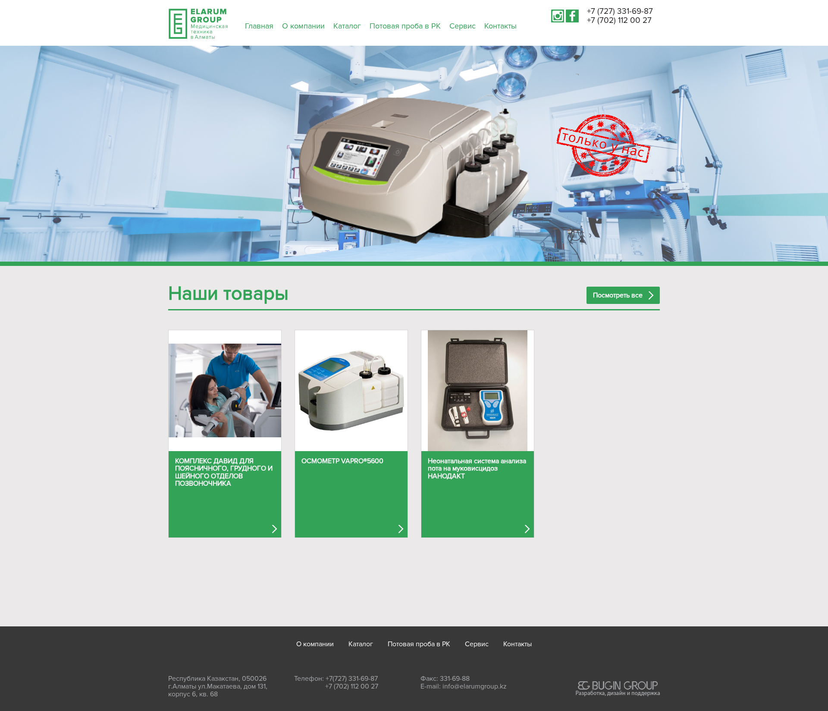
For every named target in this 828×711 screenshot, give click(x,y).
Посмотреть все (618, 295)
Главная (259, 26)
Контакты (500, 26)
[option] (414, 174)
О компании (303, 26)
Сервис (462, 26)
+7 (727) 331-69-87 (620, 11)
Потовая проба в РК (405, 26)
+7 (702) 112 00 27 (619, 20)
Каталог (347, 26)
